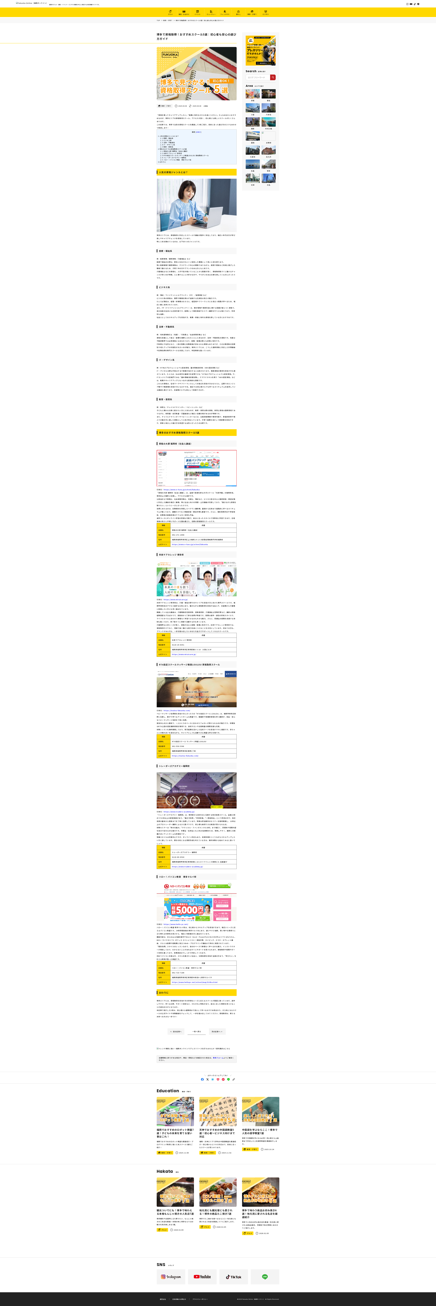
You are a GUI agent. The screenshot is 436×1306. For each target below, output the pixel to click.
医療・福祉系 (166, 138)
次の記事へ (216, 1031)
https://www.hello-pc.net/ (176, 924)
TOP (158, 20)
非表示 (198, 132)
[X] (207, 1079)
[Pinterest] (223, 1079)
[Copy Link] (233, 1079)
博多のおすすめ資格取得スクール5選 (172, 149)
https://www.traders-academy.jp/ (179, 812)
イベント (197, 14)
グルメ (170, 14)
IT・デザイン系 (167, 145)
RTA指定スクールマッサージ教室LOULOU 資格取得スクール (184, 155)
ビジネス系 (166, 140)
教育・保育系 (166, 147)
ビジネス (266, 14)
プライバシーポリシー (200, 1299)
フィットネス (224, 14)
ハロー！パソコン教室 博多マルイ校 (175, 160)
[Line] (228, 1079)
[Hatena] (213, 1079)
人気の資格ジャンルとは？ (168, 136)
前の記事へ (177, 1031)
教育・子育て (252, 14)
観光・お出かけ (184, 14)
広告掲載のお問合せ (179, 1299)
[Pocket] (218, 1079)
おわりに (162, 162)
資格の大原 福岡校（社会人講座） (174, 151)
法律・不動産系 (167, 142)
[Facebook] (202, 1079)
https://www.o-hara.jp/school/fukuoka (182, 489)
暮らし (238, 14)
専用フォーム (218, 1058)
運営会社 (163, 1299)
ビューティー (211, 14)
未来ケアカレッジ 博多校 (171, 153)
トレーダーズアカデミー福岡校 (173, 158)
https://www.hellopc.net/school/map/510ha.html (195, 982)
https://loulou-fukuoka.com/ (177, 710)
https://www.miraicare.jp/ (176, 599)
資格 (206, 106)
